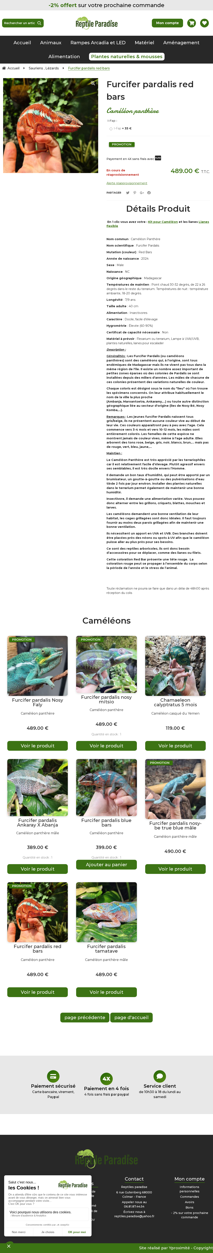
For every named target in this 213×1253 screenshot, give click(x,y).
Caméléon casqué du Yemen (175, 713)
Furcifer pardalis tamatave (106, 948)
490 (175, 851)
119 (175, 728)
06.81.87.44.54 (134, 1206)
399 (106, 847)
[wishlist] (204, 23)
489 (37, 728)
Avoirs (189, 1202)
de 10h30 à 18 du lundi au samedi (160, 1091)
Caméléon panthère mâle (37, 833)
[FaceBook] (149, 193)
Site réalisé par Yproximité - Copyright (176, 1248)
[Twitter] (128, 193)
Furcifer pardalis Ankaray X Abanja (37, 822)
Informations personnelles (189, 1189)
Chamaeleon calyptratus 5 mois (175, 702)
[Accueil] (97, 23)
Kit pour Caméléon (163, 222)
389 (37, 847)
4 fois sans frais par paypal (106, 1091)
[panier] (191, 23)
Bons (189, 1207)
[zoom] (93, 83)
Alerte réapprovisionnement (126, 183)
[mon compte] (167, 23)
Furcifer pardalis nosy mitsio (106, 699)
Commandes (189, 1197)
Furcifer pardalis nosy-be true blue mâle (175, 825)
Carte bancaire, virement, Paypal (53, 1091)
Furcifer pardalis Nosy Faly (37, 702)
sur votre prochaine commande (106, 5)
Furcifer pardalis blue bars (106, 822)
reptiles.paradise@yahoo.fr (134, 1216)
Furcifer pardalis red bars (150, 90)
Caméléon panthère (37, 713)
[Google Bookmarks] (142, 193)
